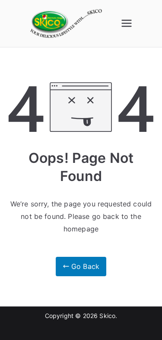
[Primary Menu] (126, 23)
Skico (107, 315)
